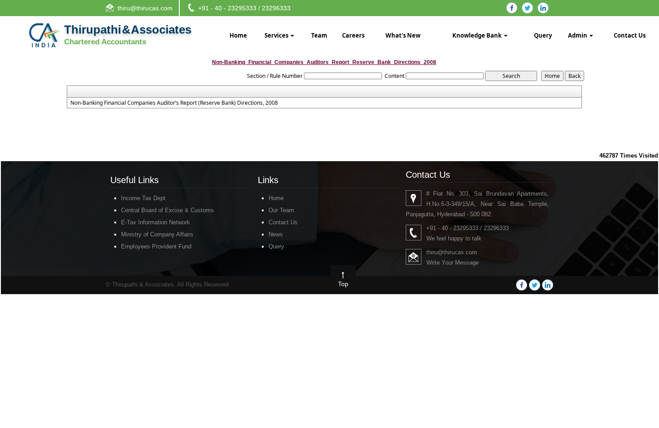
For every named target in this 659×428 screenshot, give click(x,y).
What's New (403, 35)
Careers (353, 35)
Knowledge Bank (477, 35)
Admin (578, 35)
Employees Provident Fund (156, 246)
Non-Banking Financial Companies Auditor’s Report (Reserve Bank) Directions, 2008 (174, 103)
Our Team (281, 210)
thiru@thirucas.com (145, 8)
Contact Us (630, 35)
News (276, 234)
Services (277, 35)
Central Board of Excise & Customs (167, 210)
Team (319, 35)
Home (238, 35)
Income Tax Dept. (144, 198)
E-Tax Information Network (155, 222)
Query (543, 35)
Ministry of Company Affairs (157, 234)
